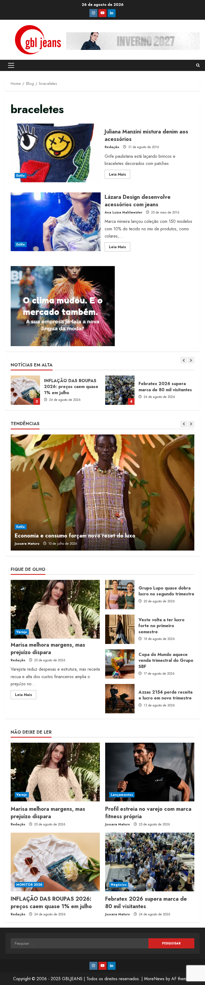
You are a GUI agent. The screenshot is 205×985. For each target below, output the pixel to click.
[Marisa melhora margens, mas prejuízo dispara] (55, 609)
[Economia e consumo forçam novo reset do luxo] (102, 492)
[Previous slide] (183, 360)
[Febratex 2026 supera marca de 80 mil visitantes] (149, 862)
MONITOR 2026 (29, 884)
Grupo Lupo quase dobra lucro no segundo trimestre (120, 594)
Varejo (21, 632)
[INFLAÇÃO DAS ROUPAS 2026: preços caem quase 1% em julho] (55, 862)
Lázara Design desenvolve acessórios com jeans (56, 221)
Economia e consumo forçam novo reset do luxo (75, 536)
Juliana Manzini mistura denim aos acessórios (56, 153)
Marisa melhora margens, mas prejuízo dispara (48, 648)
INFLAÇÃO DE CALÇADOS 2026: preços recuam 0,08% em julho (120, 390)
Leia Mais (119, 175)
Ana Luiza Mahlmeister (123, 212)
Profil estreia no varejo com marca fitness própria (148, 812)
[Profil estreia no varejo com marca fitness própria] (149, 772)
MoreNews (154, 979)
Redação (112, 147)
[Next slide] (191, 360)
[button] (11, 65)
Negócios (119, 884)
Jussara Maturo (27, 543)
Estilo (20, 175)
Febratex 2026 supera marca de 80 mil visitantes (25, 390)
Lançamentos (122, 794)
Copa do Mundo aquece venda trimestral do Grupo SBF (120, 664)
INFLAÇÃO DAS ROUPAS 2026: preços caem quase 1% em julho (51, 902)
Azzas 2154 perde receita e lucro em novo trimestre (120, 698)
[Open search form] (198, 65)
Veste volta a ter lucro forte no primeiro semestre (120, 629)
